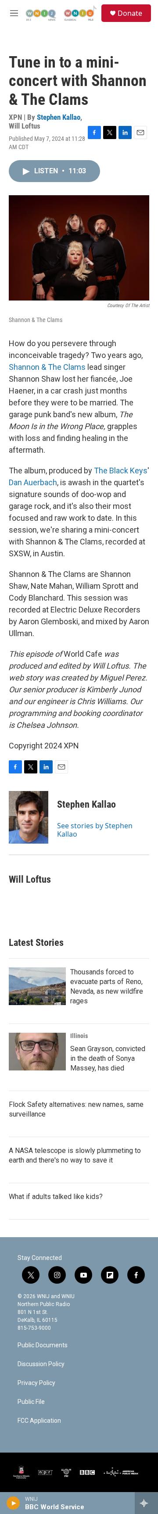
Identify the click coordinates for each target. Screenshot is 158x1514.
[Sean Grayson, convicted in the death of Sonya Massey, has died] (37, 1051)
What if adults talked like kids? (56, 1196)
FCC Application (39, 1420)
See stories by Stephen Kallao (95, 829)
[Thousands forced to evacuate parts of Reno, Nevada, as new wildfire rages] (37, 986)
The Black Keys (120, 470)
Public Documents (43, 1345)
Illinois (79, 1035)
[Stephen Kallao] (28, 817)
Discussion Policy (41, 1364)
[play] (13, 1503)
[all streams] (146, 1503)
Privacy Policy (36, 1383)
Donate (130, 13)
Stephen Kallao (58, 117)
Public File (31, 1402)
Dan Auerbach (33, 482)
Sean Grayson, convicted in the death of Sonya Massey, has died (107, 1058)
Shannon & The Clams (47, 367)
